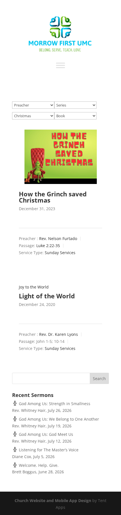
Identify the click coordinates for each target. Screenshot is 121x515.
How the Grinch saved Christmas (53, 197)
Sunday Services (60, 253)
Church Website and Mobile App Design (53, 500)
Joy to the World (34, 287)
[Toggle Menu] (60, 65)
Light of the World (47, 296)
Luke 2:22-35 (48, 245)
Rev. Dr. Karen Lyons (58, 334)
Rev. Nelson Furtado (58, 238)
